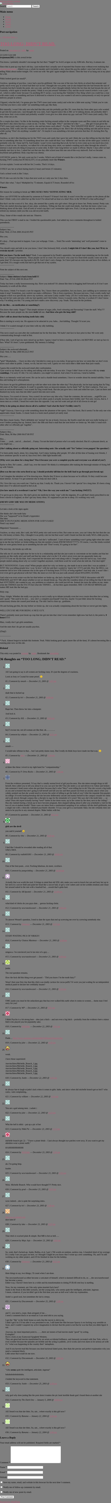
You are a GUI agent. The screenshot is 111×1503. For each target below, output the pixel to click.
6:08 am (49, 697)
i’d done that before (8, 69)
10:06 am (59, 854)
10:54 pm (58, 1400)
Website (3, 1477)
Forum (8, 19)
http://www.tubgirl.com (15, 1217)
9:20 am (50, 836)
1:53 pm (53, 1078)
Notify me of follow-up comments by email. (22, 1487)
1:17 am (56, 1129)
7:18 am (51, 755)
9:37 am (52, 1224)
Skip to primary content (10, 1)
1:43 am (53, 1416)
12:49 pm (58, 892)
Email (3, 1472)
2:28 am (59, 1301)
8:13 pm (62, 989)
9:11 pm (51, 1008)
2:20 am (56, 1152)
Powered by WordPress (10, 1502)
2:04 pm (62, 908)
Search (3, 6)
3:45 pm (57, 1240)
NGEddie (26, 1026)
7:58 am (59, 772)
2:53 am (62, 1173)
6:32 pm (56, 1261)
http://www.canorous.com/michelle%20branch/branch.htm (38, 1038)
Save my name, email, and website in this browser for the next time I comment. (37, 1482)
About (8, 24)
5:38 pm (63, 940)
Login (8, 26)
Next (14, 37)
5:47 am (52, 681)
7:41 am (56, 1026)
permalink (54, 653)
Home (8, 17)
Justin (31, 50)
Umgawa (26, 924)
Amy (23, 755)
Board (8, 22)
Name (3, 1467)
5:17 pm (56, 924)
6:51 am (53, 734)
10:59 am (60, 870)
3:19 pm (54, 1096)
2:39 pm (53, 1383)
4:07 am (52, 1189)
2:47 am (59, 1358)
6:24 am (51, 718)
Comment (5, 1462)
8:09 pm (62, 957)
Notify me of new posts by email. (17, 1492)
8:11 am (54, 815)
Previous (5, 37)
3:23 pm (52, 1113)
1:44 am (53, 1432)
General (24, 653)
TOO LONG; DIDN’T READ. (27, 43)
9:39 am (52, 1043)
